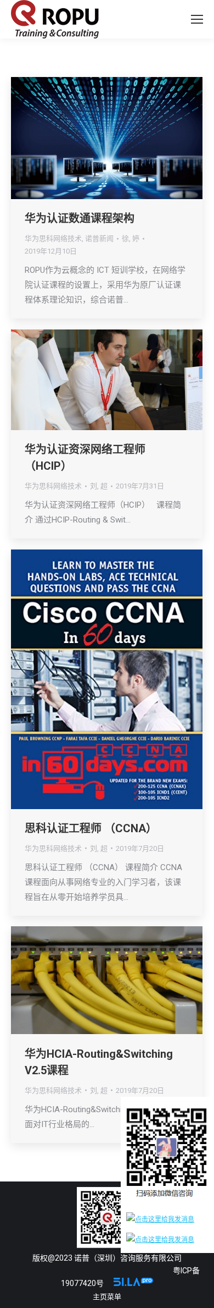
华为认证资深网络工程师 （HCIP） (85, 457)
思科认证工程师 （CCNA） (91, 828)
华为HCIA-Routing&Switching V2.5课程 (99, 1062)
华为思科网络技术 (53, 238)
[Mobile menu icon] (197, 19)
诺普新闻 (99, 238)
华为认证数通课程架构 (79, 218)
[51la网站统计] (133, 1283)
